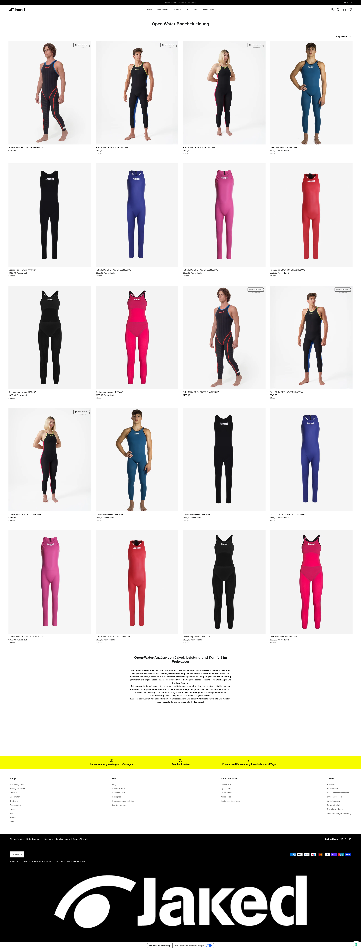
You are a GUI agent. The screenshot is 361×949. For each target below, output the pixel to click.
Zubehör (177, 9)
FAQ (114, 784)
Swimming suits (17, 784)
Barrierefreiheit (333, 805)
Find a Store (226, 793)
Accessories (15, 805)
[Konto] (331, 9)
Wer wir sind (332, 784)
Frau (12, 813)
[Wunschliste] (351, 10)
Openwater (15, 797)
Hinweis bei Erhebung (159, 945)
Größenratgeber (119, 805)
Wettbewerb (162, 9)
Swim (149, 9)
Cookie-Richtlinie (80, 839)
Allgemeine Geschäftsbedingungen (25, 839)
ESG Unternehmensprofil (338, 793)
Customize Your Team (230, 801)
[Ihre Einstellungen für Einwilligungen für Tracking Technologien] (356, 944)
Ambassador (332, 788)
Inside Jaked (208, 9)
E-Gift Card (192, 9)
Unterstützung (118, 788)
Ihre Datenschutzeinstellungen (189, 945)
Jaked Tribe (226, 797)
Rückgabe (116, 797)
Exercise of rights (335, 809)
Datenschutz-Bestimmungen (57, 839)
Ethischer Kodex (334, 797)
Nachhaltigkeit (118, 793)
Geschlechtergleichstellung (339, 813)
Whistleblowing (333, 801)
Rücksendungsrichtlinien (123, 801)
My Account (226, 788)
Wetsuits (13, 793)
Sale (12, 822)
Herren (13, 809)
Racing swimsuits (17, 788)
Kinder (13, 817)
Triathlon (14, 801)
